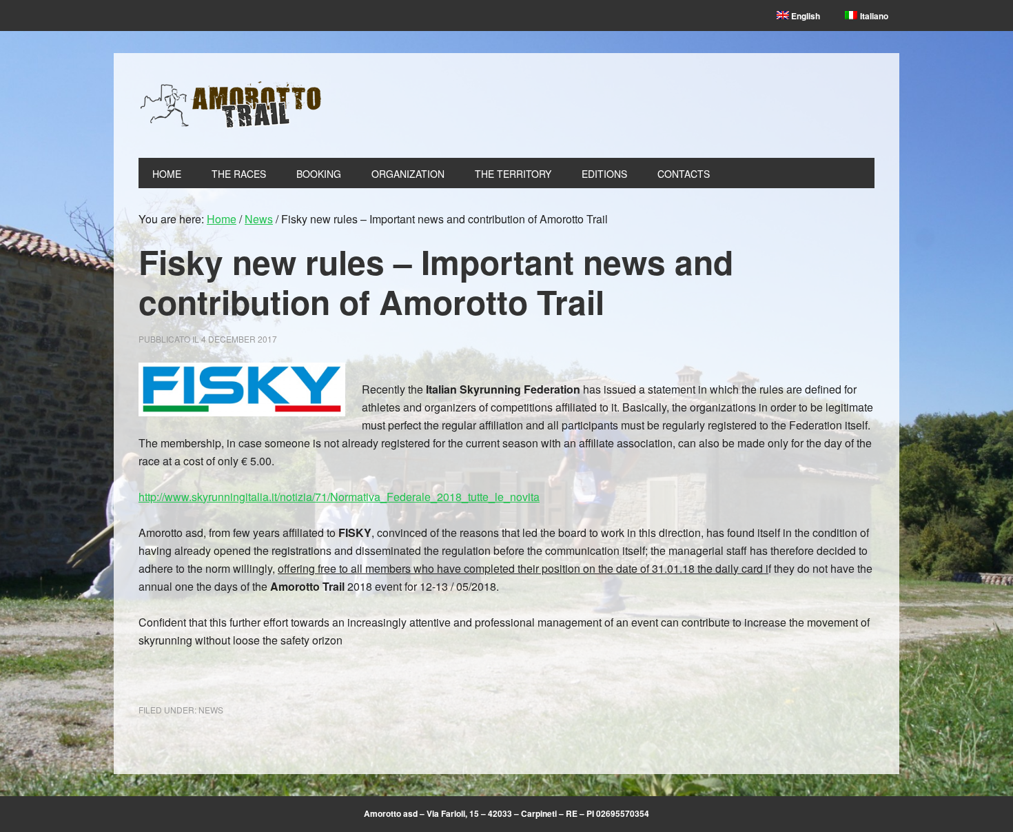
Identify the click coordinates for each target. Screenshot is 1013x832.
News (210, 710)
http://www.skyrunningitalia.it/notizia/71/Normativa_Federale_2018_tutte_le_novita (339, 497)
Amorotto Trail (232, 105)
